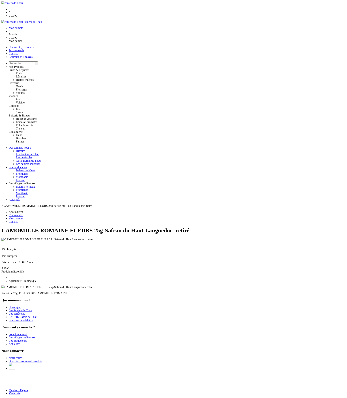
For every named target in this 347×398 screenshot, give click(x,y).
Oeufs (19, 86)
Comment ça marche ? (21, 47)
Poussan (20, 180)
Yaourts (20, 92)
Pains (19, 135)
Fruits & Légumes (19, 70)
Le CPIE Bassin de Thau (23, 316)
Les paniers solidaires (28, 163)
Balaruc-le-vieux (25, 186)
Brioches (21, 138)
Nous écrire (15, 357)
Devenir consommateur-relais (25, 361)
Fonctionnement (18, 334)
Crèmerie (14, 83)
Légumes (21, 76)
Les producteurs (18, 167)
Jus (18, 109)
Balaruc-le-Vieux (25, 170)
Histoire (20, 150)
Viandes (13, 96)
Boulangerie (16, 131)
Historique (15, 307)
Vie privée (14, 393)
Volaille (20, 102)
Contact (13, 53)
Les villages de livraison (22, 337)
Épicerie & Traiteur (20, 115)
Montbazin (22, 176)
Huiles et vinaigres (26, 118)
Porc (18, 99)
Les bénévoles (24, 157)
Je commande (16, 50)
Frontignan (22, 173)
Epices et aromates (26, 122)
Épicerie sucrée (24, 125)
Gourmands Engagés (21, 56)
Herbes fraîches (25, 79)
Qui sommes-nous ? (20, 147)
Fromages (21, 89)
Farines (20, 141)
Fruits (19, 73)
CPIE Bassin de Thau (28, 160)
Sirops (19, 112)
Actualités (14, 199)
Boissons (14, 105)
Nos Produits (16, 66)
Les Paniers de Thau (27, 154)
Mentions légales (18, 390)
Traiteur (20, 128)
